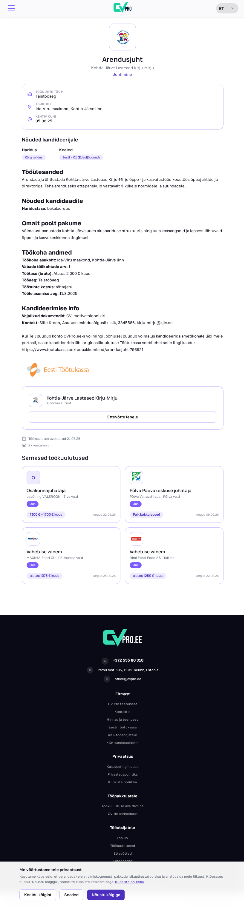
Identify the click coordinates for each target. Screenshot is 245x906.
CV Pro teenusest (122, 704)
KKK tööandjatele (122, 735)
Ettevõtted (123, 853)
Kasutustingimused (123, 766)
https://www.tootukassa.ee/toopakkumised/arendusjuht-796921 (82, 349)
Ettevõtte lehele (122, 417)
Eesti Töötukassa (123, 727)
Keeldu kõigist (37, 894)
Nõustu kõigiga (106, 894)
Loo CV (122, 838)
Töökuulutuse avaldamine (123, 806)
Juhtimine (122, 74)
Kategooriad (123, 861)
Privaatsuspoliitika (122, 774)
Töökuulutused (122, 846)
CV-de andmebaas (122, 814)
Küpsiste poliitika (129, 882)
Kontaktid (122, 712)
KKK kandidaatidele (122, 743)
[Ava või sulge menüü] (11, 8)
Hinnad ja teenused (123, 719)
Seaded (71, 894)
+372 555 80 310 (128, 660)
